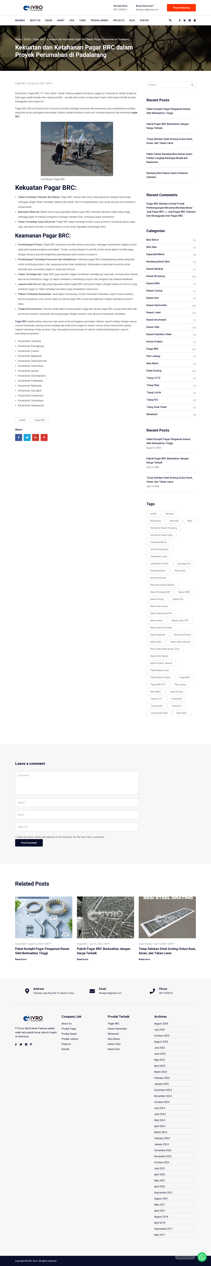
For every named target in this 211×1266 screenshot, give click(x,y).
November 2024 (163, 1096)
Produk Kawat (69, 1033)
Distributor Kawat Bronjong (163, 528)
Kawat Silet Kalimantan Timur (165, 649)
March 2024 (160, 1132)
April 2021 (159, 1210)
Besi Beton (152, 239)
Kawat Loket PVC (180, 620)
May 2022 (159, 1180)
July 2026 (159, 1029)
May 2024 (159, 1120)
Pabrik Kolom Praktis (160, 677)
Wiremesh (152, 414)
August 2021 (161, 1198)
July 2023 (159, 1168)
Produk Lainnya (99, 20)
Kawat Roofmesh (156, 319)
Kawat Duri (152, 297)
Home (18, 39)
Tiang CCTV (153, 377)
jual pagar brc (184, 563)
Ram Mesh (152, 363)
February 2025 (162, 1077)
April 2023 (159, 1174)
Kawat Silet (152, 327)
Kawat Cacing (154, 290)
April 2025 (159, 1065)
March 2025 (160, 1071)
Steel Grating (153, 370)
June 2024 (160, 1114)
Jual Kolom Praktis (159, 563)
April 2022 (159, 1186)
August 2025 (161, 1041)
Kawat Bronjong (155, 276)
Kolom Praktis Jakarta (161, 663)
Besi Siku (151, 247)
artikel (22, 420)
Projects (118, 20)
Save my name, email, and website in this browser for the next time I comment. (61, 837)
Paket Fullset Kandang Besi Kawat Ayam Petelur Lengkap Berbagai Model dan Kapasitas (169, 158)
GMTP (49, 83)
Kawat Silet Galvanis (180, 642)
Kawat (61, 20)
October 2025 (161, 1035)
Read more (20, 959)
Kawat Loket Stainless (161, 627)
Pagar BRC (38, 39)
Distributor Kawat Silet (161, 535)
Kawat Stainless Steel (158, 334)
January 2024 (161, 1144)
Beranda (20, 20)
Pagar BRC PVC (157, 684)
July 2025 (159, 1047)
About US (35, 20)
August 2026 (161, 1023)
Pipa (72, 20)
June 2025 (160, 1053)
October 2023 (161, 1162)
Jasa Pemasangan (159, 549)
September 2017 (163, 1228)
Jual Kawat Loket (158, 556)
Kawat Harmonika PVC (161, 613)
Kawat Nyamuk (157, 634)
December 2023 (163, 1150)
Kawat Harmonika (156, 305)
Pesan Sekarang (181, 7)
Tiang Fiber (152, 385)
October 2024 (161, 1102)
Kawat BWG (153, 283)
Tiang (82, 20)
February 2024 (162, 1138)
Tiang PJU (152, 399)
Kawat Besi (180, 570)
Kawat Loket (153, 312)
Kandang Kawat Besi (158, 261)
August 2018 (161, 1216)
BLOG (132, 20)
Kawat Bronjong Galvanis (162, 585)
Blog (190, 521)
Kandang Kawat (158, 570)
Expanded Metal (155, 254)
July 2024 (159, 1108)
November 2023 (163, 1156)
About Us (66, 1023)
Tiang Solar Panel (156, 407)
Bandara (169, 513)
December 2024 (163, 1090)
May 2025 (159, 1059)
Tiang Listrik (153, 392)
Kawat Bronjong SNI (160, 592)
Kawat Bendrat (154, 268)
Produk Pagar (68, 1028)
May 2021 (159, 1204)
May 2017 (159, 1234)
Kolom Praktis (154, 341)
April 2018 (159, 1222)
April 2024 (159, 1126)
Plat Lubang (153, 356)
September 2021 (163, 1192)
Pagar (48, 20)
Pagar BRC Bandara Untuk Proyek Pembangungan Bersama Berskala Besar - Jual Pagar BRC (170, 207)
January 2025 (161, 1083)
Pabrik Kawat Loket (159, 670)
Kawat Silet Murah (159, 656)
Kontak (144, 20)
